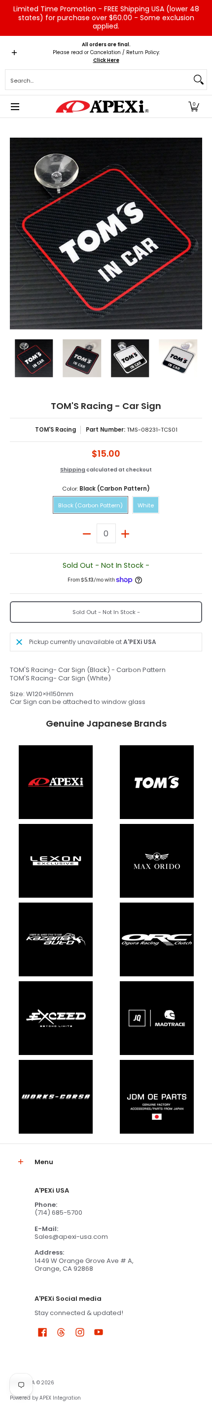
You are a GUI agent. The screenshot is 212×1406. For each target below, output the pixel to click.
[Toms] (156, 782)
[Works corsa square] (55, 1097)
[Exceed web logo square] (55, 1018)
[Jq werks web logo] (156, 1018)
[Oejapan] (156, 1097)
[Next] (195, 233)
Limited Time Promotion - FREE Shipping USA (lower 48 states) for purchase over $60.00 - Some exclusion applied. (106, 17)
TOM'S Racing (55, 430)
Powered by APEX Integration (45, 1398)
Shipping (72, 469)
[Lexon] (55, 861)
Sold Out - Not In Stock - (106, 612)
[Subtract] (87, 533)
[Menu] (14, 106)
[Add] (125, 533)
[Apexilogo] (55, 782)
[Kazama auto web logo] (55, 939)
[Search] (199, 79)
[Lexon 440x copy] (156, 861)
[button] (193, 106)
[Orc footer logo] (156, 939)
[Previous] (17, 233)
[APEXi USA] (102, 106)
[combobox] (98, 79)
